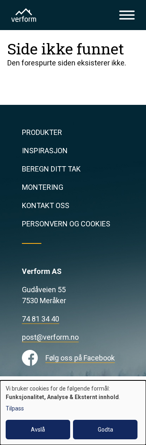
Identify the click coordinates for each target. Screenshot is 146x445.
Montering (42, 187)
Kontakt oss (45, 205)
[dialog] (73, 412)
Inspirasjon (45, 150)
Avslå (38, 429)
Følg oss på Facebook (80, 358)
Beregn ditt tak (51, 169)
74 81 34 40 (40, 319)
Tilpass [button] (15, 408)
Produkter (42, 132)
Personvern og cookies (66, 223)
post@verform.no (50, 337)
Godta (105, 429)
